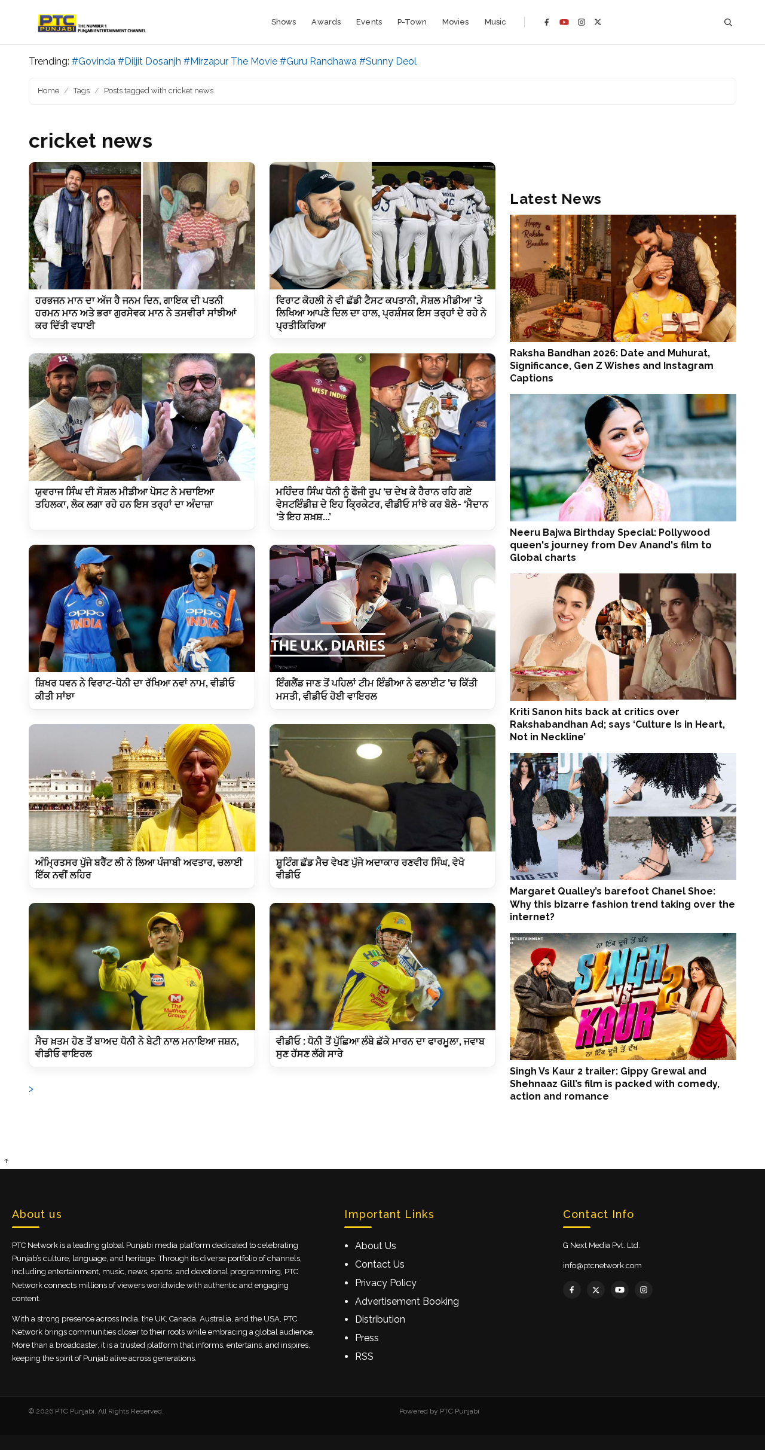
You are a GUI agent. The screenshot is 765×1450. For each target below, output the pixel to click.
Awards (326, 21)
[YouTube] (564, 22)
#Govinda (93, 61)
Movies (455, 21)
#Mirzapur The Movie (230, 61)
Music (496, 21)
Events (369, 21)
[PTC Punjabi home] (93, 22)
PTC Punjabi (459, 1411)
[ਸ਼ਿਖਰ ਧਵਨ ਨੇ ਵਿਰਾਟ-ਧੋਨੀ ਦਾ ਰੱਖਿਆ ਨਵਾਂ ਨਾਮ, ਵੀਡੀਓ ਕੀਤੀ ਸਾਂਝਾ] (142, 608)
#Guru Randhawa (318, 61)
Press (367, 1338)
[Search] (728, 22)
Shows (283, 21)
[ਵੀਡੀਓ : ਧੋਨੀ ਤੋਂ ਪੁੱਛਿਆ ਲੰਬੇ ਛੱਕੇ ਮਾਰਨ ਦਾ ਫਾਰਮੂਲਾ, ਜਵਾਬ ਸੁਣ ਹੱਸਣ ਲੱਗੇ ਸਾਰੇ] (383, 966)
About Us (375, 1245)
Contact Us (380, 1264)
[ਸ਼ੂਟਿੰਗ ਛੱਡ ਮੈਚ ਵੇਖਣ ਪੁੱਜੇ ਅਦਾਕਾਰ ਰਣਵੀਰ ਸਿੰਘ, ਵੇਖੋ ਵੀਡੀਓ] (383, 787)
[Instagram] (581, 22)
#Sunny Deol (388, 61)
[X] (598, 22)
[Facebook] (547, 22)
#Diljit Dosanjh (149, 61)
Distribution (380, 1319)
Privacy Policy (386, 1283)
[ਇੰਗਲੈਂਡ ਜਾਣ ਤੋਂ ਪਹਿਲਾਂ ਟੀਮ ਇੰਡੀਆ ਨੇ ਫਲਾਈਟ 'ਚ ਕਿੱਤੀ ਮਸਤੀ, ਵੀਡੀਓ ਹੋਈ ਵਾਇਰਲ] (383, 608)
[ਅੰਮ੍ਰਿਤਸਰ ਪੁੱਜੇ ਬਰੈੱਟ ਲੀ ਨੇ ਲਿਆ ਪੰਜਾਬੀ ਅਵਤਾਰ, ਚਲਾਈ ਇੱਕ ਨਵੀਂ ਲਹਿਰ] (142, 787)
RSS (364, 1356)
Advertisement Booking (407, 1301)
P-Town (412, 21)
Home (48, 90)
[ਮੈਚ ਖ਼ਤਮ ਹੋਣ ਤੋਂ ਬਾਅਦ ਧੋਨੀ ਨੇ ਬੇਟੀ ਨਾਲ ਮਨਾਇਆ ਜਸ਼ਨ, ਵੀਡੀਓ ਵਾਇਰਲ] (142, 966)
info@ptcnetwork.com (602, 1265)
